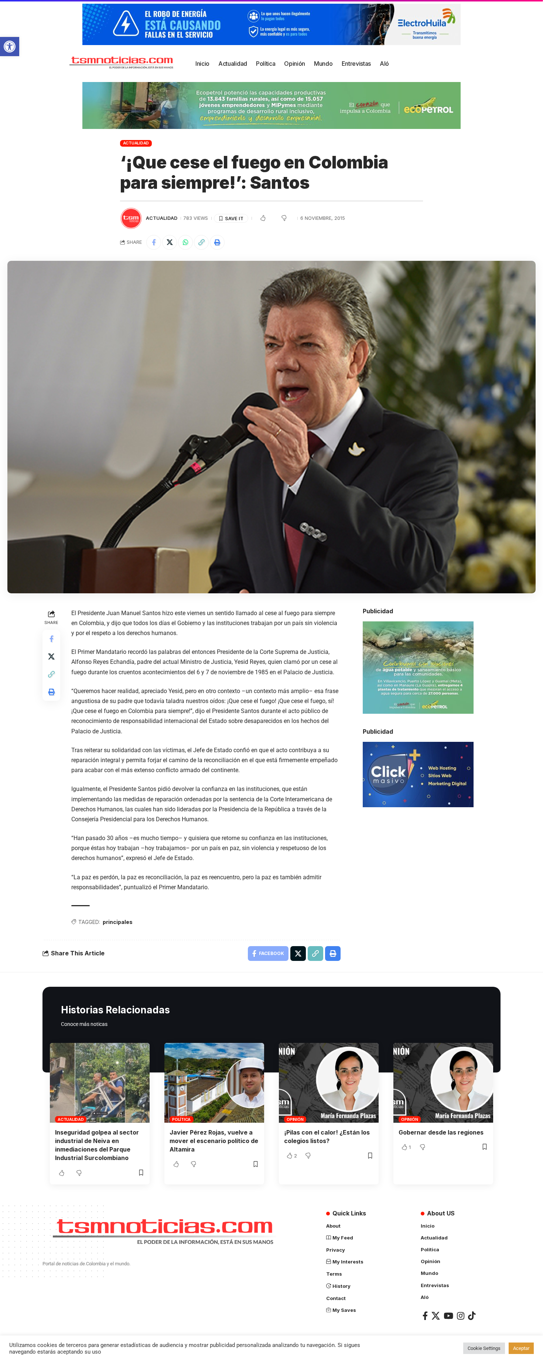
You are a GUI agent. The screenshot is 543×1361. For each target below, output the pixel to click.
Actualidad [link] (136, 143)
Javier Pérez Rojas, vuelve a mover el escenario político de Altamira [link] (214, 1141)
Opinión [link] (295, 1119)
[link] (9, 46)
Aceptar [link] (521, 1348)
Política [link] (181, 1119)
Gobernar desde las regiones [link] (441, 1132)
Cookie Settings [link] (484, 1348)
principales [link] (118, 922)
